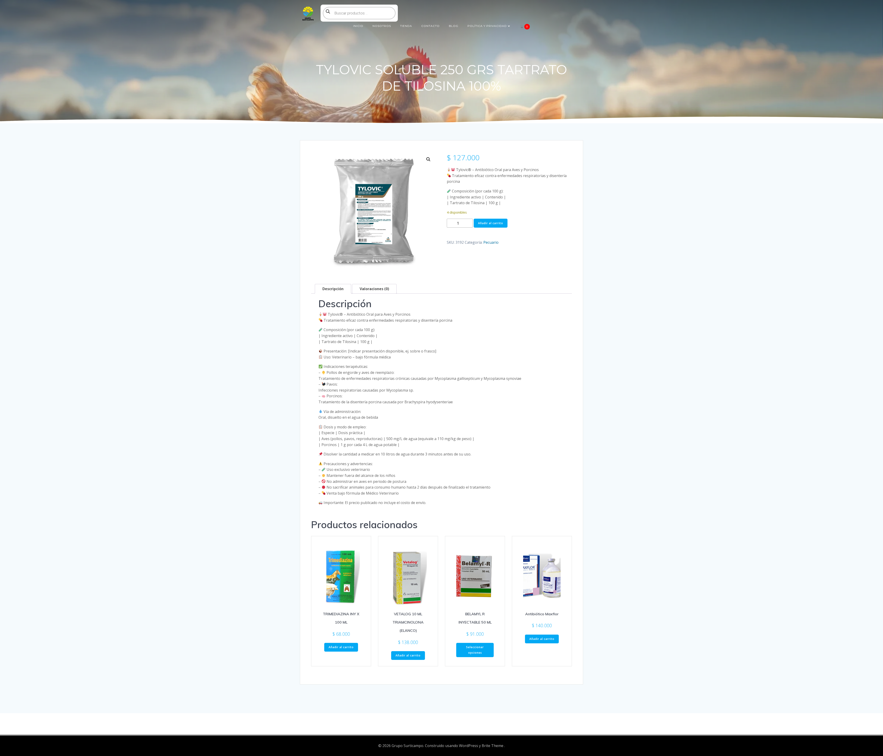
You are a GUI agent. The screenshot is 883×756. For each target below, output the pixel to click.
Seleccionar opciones (475, 650)
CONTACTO (430, 26)
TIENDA (406, 26)
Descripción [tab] (333, 288)
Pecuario (491, 242)
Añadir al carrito (490, 223)
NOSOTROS (382, 26)
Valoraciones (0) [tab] (374, 288)
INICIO (358, 26)
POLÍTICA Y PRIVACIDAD (487, 26)
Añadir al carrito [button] (341, 647)
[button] (428, 159)
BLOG (453, 26)
